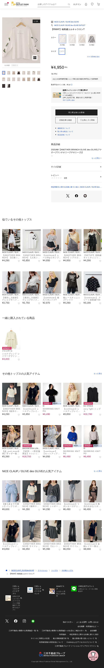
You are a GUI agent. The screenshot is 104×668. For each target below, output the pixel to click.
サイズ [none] (53, 51)
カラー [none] (53, 37)
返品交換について (64, 135)
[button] (21, 40)
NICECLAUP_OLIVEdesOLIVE (22, 570)
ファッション (43, 570)
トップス (54, 570)
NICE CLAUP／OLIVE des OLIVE (66, 22)
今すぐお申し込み (69, 100)
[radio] (62, 40)
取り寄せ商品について (65, 131)
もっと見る (96, 158)
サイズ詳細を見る (93, 56)
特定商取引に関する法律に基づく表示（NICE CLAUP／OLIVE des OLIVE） (75, 187)
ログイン (77, 4)
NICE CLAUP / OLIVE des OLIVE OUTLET (69, 25)
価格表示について (64, 128)
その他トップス (67, 570)
